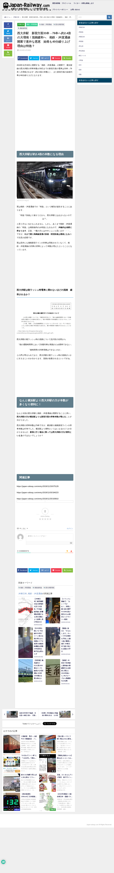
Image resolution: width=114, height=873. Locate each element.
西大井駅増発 (59, 24)
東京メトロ (82, 55)
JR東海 (81, 32)
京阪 (80, 74)
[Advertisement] (45, 94)
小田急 (81, 60)
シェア (8, 26)
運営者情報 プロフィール (61, 3)
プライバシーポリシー (60, 9)
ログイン (69, 528)
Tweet (8, 33)
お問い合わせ (75, 9)
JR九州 (81, 46)
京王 (80, 65)
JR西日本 (82, 36)
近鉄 (80, 69)
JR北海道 (82, 51)
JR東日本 (21, 24)
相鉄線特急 (23, 28)
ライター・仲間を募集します (84, 3)
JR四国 (81, 41)
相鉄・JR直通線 (32, 24)
